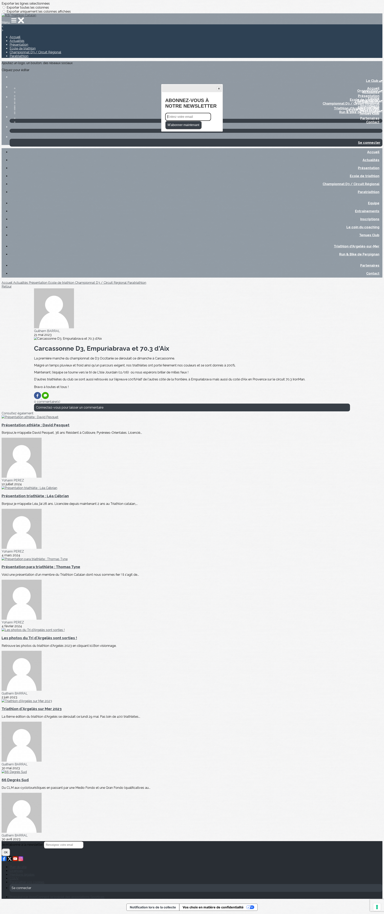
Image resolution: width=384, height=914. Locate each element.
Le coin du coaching (362, 227)
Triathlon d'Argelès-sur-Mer (356, 108)
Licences (16, 871)
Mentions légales (22, 874)
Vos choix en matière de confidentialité (213, 907)
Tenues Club (369, 235)
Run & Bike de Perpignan (359, 112)
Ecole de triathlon (23, 48)
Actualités (17, 41)
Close (219, 88)
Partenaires (369, 118)
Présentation (19, 45)
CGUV (14, 878)
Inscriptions (369, 106)
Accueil (15, 37)
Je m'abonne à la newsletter (23, 845)
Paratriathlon (19, 56)
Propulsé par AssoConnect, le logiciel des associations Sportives (57, 897)
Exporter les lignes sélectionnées (26, 3)
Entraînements (367, 211)
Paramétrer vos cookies (27, 882)
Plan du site (18, 867)
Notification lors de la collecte (153, 907)
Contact (372, 122)
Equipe (373, 98)
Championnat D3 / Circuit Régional (35, 52)
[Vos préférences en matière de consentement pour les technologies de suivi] (377, 907)
